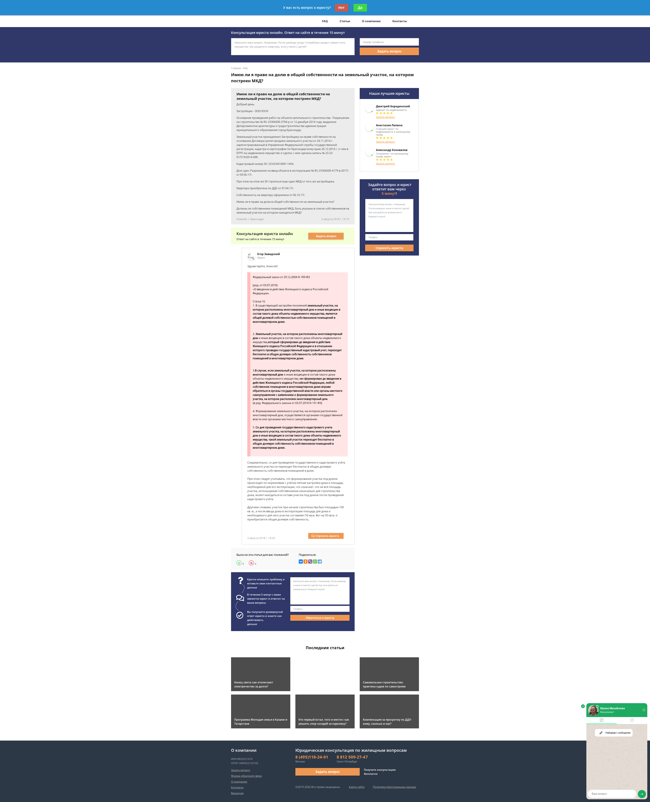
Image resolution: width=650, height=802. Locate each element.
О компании (371, 21)
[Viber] (310, 561)
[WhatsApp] (315, 561)
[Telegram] (320, 561)
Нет (341, 7)
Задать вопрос (389, 51)
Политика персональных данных (394, 787)
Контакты (399, 21)
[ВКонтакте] (301, 561)
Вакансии (237, 793)
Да (360, 7)
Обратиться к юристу (320, 617)
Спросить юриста (327, 535)
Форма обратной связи (246, 776)
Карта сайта (356, 787)
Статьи (345, 21)
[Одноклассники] (306, 561)
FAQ (325, 21)
